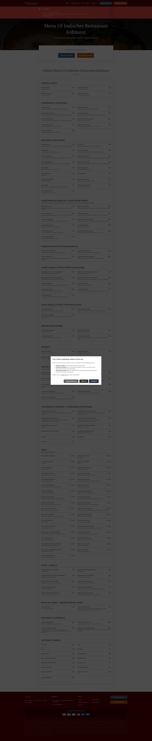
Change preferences (71, 381)
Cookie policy (64, 375)
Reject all (83, 381)
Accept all (94, 381)
